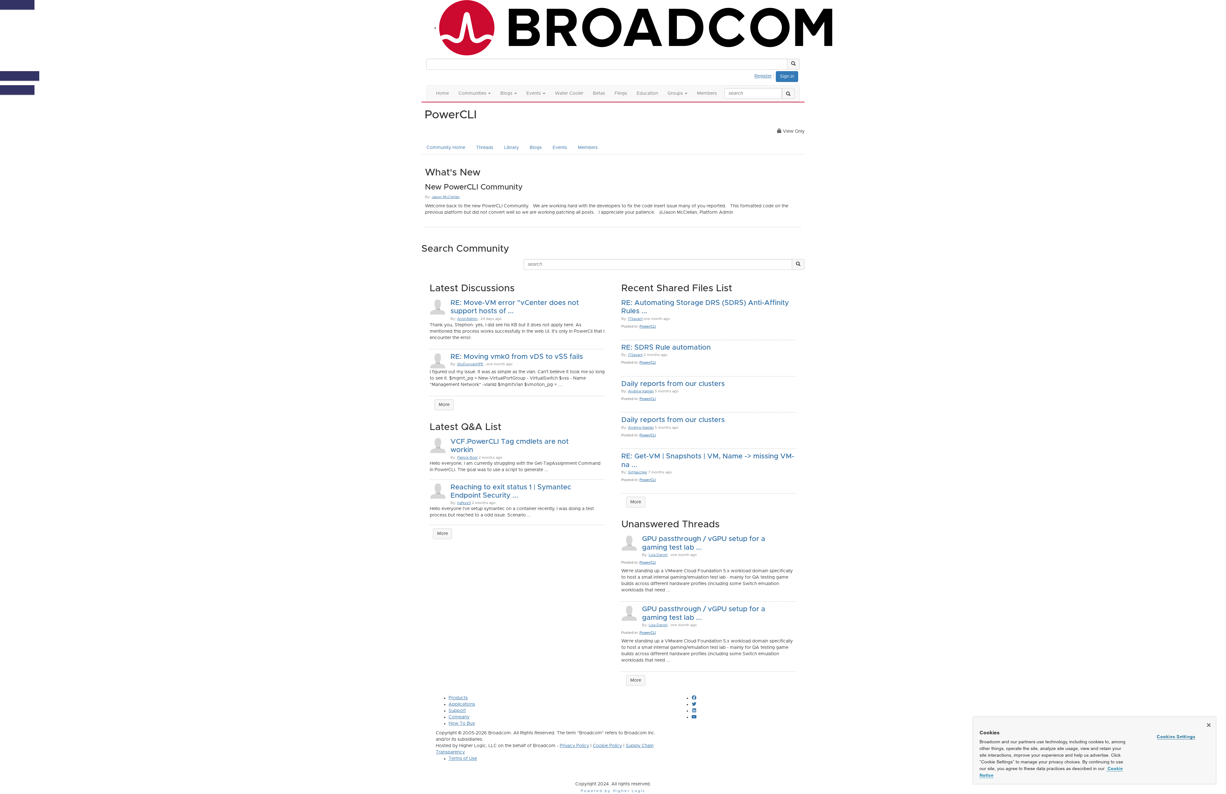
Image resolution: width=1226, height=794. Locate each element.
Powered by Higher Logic (613, 791)
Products (458, 698)
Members (588, 147)
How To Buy (462, 723)
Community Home (446, 147)
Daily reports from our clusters (673, 384)
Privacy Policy (574, 746)
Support (457, 711)
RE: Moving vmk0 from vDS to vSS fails (516, 356)
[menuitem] (765, 75)
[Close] (1209, 725)
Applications (462, 704)
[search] (788, 93)
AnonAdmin (467, 319)
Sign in (787, 76)
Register (763, 76)
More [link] (442, 533)
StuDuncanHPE (470, 364)
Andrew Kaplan (641, 391)
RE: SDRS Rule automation (666, 347)
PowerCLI (647, 326)
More (444, 405)
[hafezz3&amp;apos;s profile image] (438, 490)
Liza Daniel (658, 555)
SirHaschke (637, 472)
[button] (793, 64)
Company (459, 717)
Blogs (536, 147)
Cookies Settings (1176, 736)
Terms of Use (463, 758)
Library (511, 147)
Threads (484, 147)
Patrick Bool (467, 457)
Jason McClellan (446, 197)
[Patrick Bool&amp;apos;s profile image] (438, 445)
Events (560, 147)
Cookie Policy (607, 746)
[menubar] (765, 75)
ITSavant (635, 319)
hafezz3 (464, 503)
